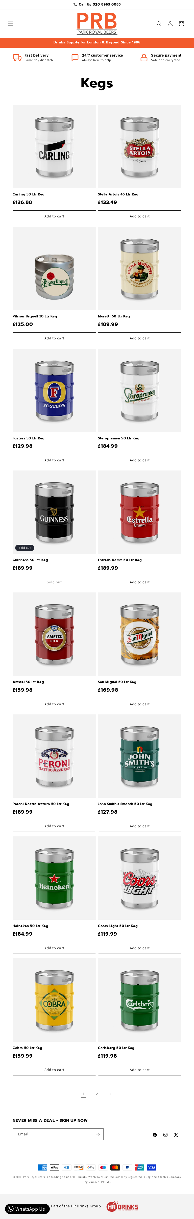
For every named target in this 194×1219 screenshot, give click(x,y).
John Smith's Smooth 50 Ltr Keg (125, 804)
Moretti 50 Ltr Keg (114, 316)
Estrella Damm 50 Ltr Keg (120, 560)
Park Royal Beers (34, 1177)
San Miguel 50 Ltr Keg (117, 682)
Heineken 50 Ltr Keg (30, 926)
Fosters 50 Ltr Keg (29, 438)
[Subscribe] (97, 1134)
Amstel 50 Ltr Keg (28, 682)
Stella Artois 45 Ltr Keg (118, 194)
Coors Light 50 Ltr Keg (118, 926)
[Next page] (110, 1094)
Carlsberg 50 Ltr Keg (116, 1048)
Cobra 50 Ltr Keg (27, 1048)
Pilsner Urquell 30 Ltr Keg (35, 316)
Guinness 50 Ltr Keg (30, 560)
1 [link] (83, 1094)
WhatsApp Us (29, 1209)
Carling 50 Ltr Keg (29, 194)
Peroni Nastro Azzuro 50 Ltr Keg (41, 804)
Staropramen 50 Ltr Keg (118, 438)
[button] (10, 23)
